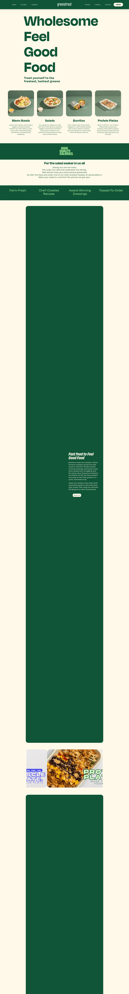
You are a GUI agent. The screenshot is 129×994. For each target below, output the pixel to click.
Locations (34, 4)
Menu (14, 4)
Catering (97, 4)
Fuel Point (108, 4)
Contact (87, 4)
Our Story (24, 4)
